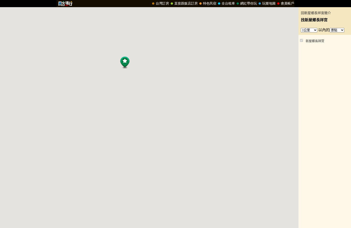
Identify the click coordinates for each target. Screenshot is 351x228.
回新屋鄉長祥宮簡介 (316, 13)
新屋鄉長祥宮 (315, 41)
